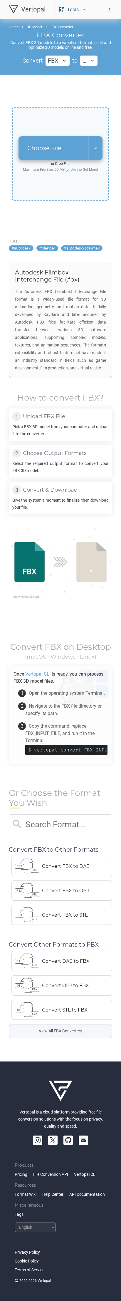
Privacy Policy (27, 1252)
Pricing (21, 1174)
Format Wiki (25, 1194)
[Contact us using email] (83, 1140)
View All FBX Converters (60, 1031)
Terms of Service (29, 1269)
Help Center (52, 1194)
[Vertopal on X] (53, 1140)
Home (14, 27)
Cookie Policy (27, 1261)
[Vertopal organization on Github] (68, 1140)
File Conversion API (50, 1174)
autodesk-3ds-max (83, 248)
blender (48, 248)
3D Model (34, 27)
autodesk (22, 248)
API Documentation (87, 1194)
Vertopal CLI (85, 1174)
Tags (19, 1214)
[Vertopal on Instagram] (37, 1140)
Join (74, 170)
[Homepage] (60, 1091)
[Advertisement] (60, 90)
